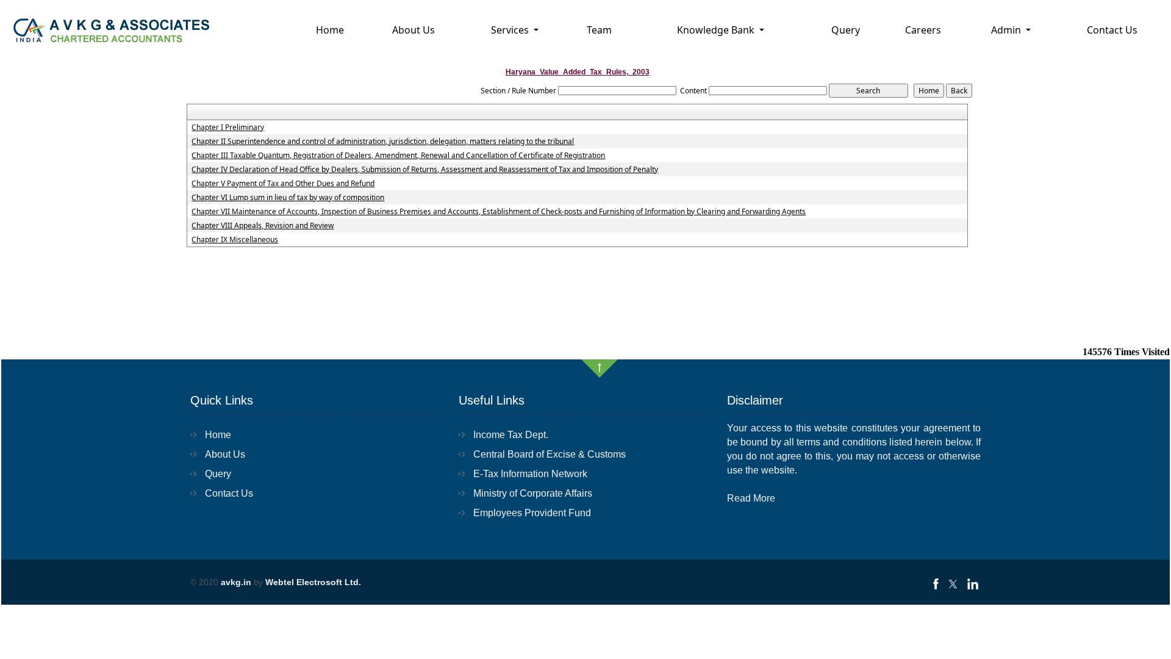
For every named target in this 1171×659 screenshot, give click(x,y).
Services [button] (511, 30)
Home (330, 30)
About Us (413, 30)
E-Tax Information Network (530, 474)
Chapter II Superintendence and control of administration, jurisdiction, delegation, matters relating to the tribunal (383, 141)
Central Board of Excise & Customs (549, 454)
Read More (751, 498)
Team (599, 30)
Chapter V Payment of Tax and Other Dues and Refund (283, 184)
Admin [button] (1007, 30)
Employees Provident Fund (532, 513)
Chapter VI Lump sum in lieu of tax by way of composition (288, 198)
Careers (923, 30)
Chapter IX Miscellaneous (235, 240)
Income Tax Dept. (510, 435)
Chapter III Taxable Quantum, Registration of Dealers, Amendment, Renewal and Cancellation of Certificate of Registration (398, 155)
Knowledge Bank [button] (717, 30)
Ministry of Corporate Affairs (532, 493)
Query (845, 30)
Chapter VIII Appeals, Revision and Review (263, 226)
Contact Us (1112, 30)
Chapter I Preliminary (228, 127)
